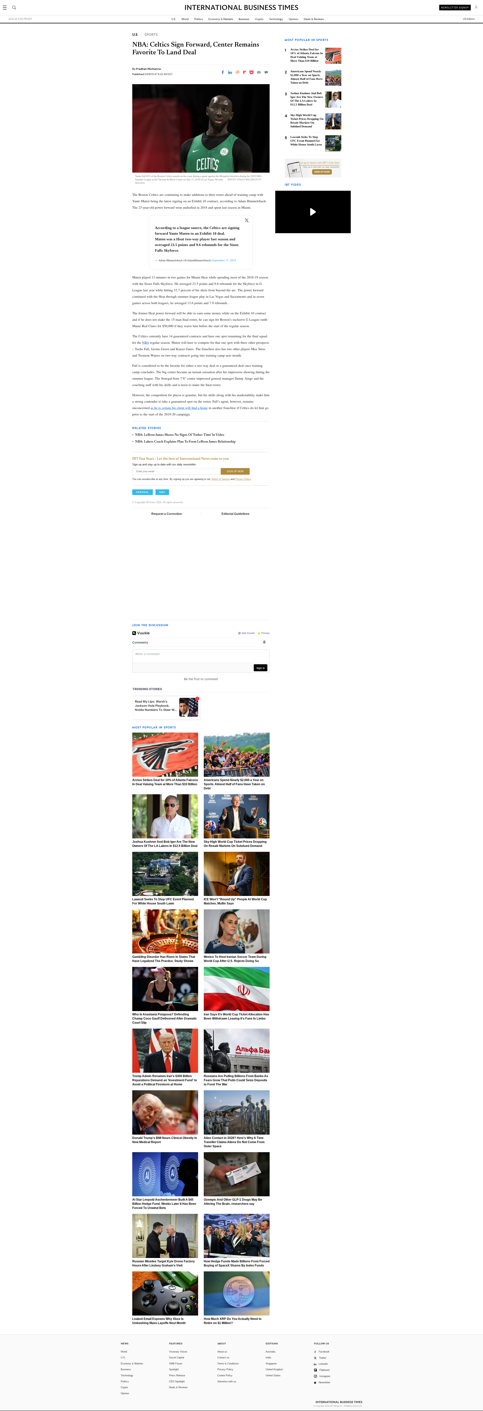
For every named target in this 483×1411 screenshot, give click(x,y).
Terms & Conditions (228, 1363)
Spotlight (174, 1369)
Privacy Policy (243, 479)
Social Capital (176, 1357)
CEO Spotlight (177, 1381)
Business (244, 19)
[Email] (258, 72)
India (268, 1357)
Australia (270, 1351)
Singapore (271, 1363)
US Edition (469, 19)
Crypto (259, 19)
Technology (276, 19)
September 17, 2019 (224, 260)
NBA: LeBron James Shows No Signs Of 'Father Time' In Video (179, 435)
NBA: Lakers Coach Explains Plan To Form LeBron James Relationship (185, 442)
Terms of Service (220, 479)
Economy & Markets (220, 19)
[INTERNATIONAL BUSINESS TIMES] (241, 8)
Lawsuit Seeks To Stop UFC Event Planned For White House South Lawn (306, 140)
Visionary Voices (178, 1351)
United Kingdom (274, 1369)
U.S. (174, 19)
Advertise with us (226, 1381)
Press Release (177, 1375)
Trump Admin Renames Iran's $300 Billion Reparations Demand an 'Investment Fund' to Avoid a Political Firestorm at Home (164, 1080)
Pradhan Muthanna (148, 69)
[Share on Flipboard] (244, 72)
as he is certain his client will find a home (179, 407)
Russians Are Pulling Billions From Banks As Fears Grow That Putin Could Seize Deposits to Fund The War (236, 1080)
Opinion (293, 19)
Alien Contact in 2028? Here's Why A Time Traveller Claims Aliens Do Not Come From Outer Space (234, 1142)
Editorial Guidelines (235, 513)
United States (273, 1375)
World (185, 19)
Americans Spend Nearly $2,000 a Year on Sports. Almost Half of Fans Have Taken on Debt (234, 784)
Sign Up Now (322, 172)
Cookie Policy (224, 1375)
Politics (198, 19)
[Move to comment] (266, 72)
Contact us (223, 1357)
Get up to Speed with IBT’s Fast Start (319, 162)
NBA (145, 342)
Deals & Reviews (314, 19)
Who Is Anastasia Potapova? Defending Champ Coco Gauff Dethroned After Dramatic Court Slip (164, 1018)
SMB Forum (175, 1363)
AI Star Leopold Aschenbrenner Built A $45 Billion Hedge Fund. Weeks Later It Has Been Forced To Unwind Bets (164, 1204)
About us (222, 1351)
